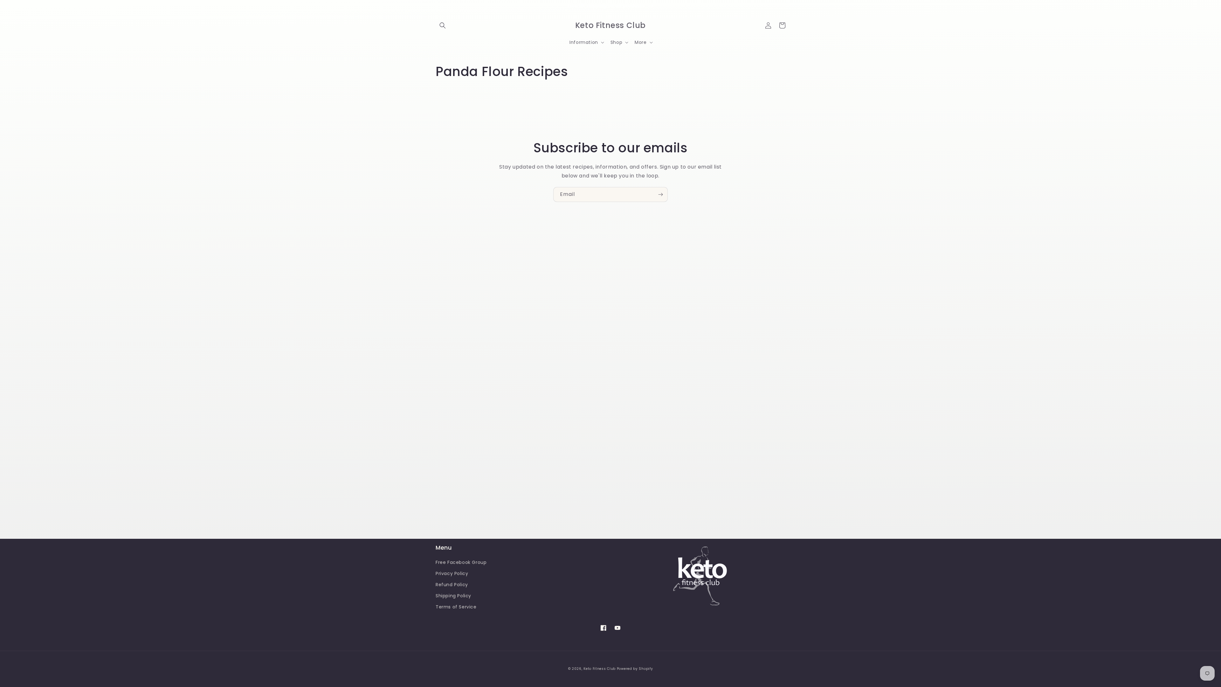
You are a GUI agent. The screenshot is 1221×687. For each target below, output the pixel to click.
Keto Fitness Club (599, 668)
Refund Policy (452, 584)
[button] (443, 25)
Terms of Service (456, 607)
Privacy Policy (452, 573)
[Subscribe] (660, 194)
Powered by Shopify (635, 668)
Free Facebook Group (461, 562)
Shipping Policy (453, 596)
